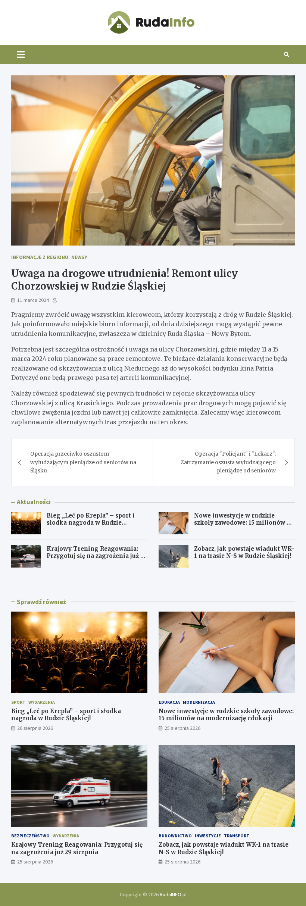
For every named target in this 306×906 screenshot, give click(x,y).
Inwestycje (208, 835)
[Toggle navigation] (20, 54)
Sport (18, 702)
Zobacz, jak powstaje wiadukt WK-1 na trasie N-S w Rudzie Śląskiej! (244, 552)
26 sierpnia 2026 (35, 728)
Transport (236, 835)
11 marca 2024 (33, 300)
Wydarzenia (41, 702)
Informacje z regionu (39, 257)
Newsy (79, 257)
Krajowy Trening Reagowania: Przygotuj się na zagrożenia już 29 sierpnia (97, 556)
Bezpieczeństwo (30, 835)
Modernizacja (199, 702)
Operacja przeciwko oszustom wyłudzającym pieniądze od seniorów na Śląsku (83, 462)
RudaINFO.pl (173, 894)
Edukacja (169, 702)
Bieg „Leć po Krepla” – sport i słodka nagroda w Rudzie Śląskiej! (91, 523)
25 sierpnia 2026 (182, 728)
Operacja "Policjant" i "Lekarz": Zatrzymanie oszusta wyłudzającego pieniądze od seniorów (228, 462)
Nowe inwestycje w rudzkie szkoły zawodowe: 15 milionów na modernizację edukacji (244, 523)
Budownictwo (175, 835)
